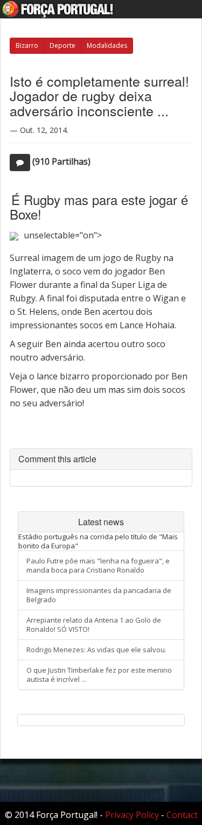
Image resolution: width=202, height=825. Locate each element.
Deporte (62, 45)
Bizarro (27, 45)
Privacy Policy (132, 815)
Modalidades (107, 45)
